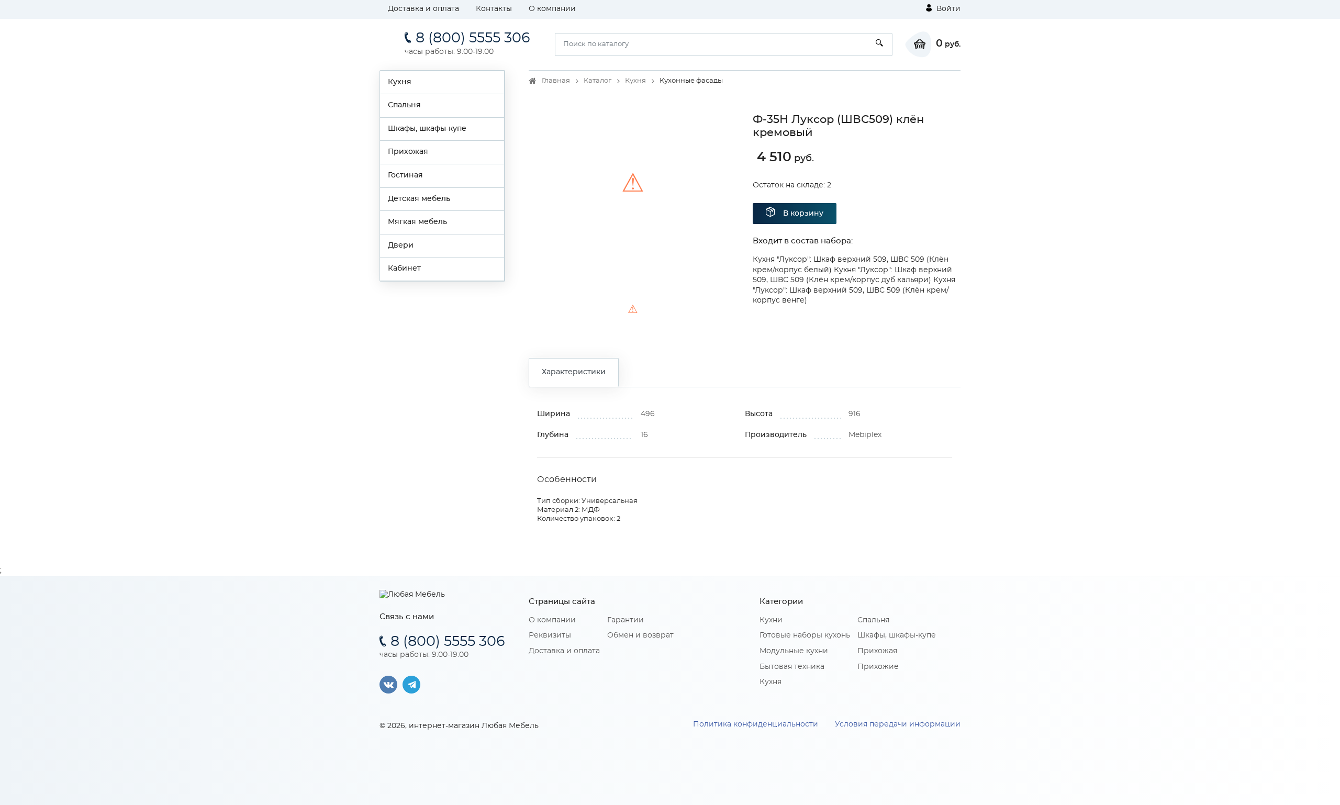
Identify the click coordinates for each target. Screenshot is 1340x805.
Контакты (494, 9)
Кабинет (404, 268)
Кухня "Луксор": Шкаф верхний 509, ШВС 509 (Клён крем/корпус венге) (854, 290)
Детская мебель (419, 199)
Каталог (597, 80)
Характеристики (574, 372)
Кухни (771, 620)
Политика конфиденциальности (755, 724)
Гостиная (405, 175)
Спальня (404, 105)
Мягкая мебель (417, 222)
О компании (552, 9)
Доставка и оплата (423, 9)
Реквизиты (550, 635)
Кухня (399, 82)
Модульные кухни (794, 651)
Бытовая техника (792, 666)
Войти (947, 9)
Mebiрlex (864, 435)
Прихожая (408, 151)
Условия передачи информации (898, 724)
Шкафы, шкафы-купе (427, 128)
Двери (401, 245)
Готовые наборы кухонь (805, 635)
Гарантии (625, 620)
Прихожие (878, 666)
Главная (556, 80)
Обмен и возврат (640, 635)
